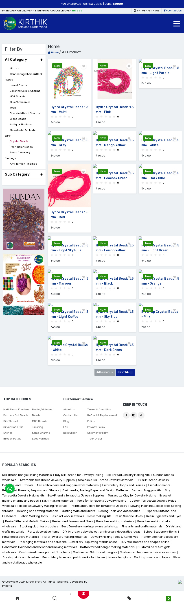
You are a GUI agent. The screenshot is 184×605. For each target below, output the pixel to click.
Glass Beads (18, 118)
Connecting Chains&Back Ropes (23, 76)
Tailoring (37, 427)
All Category (16, 59)
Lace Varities (40, 438)
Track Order (94, 438)
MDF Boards (17, 96)
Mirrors (14, 68)
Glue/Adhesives (20, 102)
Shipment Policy (97, 432)
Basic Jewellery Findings (18, 155)
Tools (13, 107)
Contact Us (174, 10)
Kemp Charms (41, 432)
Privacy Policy (96, 427)
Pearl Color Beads (21, 146)
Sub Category (17, 174)
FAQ (65, 427)
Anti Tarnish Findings (23, 163)
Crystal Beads (19, 141)
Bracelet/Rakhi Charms (25, 113)
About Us (69, 409)
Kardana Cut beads (15, 415)
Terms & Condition (99, 409)
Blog (66, 421)
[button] (176, 23)
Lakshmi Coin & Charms (25, 90)
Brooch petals (12, 438)
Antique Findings (21, 124)
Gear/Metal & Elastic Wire (20, 132)
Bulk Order (70, 432)
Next (121, 372)
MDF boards (40, 421)
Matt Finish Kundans (16, 409)
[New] (160, 61)
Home (54, 52)
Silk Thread (10, 421)
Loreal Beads (18, 85)
